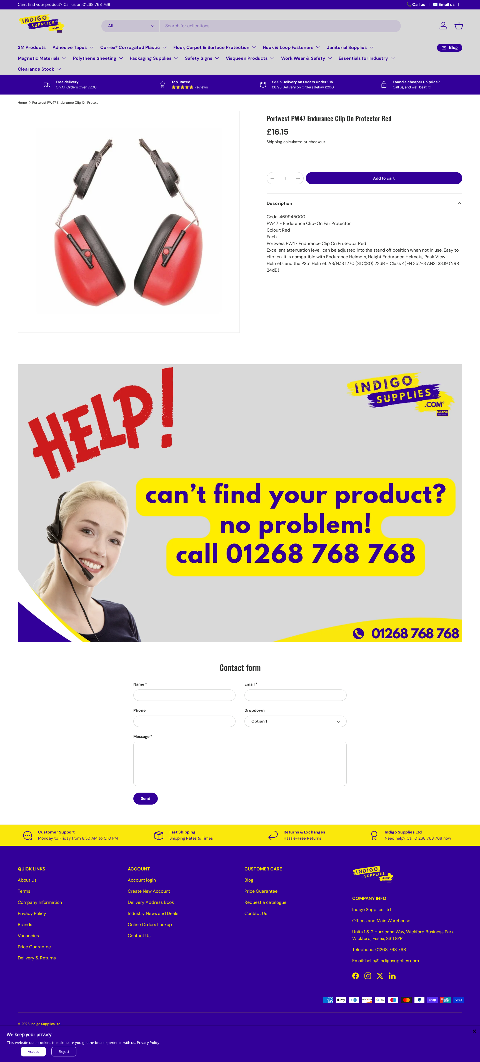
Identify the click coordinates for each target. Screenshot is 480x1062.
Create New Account (149, 891)
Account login (142, 880)
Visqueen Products (247, 58)
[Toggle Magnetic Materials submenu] (64, 58)
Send (145, 798)
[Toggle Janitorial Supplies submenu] (371, 47)
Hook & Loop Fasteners (288, 47)
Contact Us (139, 936)
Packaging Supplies (151, 58)
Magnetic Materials (39, 58)
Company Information (40, 902)
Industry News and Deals (153, 913)
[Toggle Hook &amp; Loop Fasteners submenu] (318, 47)
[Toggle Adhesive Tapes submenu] (91, 47)
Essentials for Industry (363, 58)
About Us (27, 880)
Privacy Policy (32, 913)
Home (22, 102)
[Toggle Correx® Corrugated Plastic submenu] (164, 47)
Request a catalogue (265, 902)
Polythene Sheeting (94, 58)
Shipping (274, 141)
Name (138, 684)
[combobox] (251, 25)
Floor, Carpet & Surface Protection (211, 47)
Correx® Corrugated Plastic (130, 47)
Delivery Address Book (151, 902)
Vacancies (28, 936)
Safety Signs (198, 58)
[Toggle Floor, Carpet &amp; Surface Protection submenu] (254, 47)
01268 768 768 (390, 949)
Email (249, 684)
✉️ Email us (444, 4)
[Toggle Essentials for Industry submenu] (392, 58)
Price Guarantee (34, 947)
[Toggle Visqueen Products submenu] (272, 58)
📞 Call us (415, 4)
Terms (24, 891)
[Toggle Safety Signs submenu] (217, 58)
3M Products (32, 47)
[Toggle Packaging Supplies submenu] (176, 58)
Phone (139, 710)
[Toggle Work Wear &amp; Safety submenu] (329, 58)
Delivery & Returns (37, 958)
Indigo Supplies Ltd (46, 1024)
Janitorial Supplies (347, 47)
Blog (248, 880)
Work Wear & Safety (303, 58)
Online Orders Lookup (150, 924)
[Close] (474, 1031)
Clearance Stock (36, 69)
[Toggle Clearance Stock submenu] (58, 69)
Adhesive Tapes (69, 47)
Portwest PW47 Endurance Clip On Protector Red (65, 102)
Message (141, 736)
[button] (459, 25)
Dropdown (254, 710)
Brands (25, 924)
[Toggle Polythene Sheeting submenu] (121, 58)
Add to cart (384, 177)
